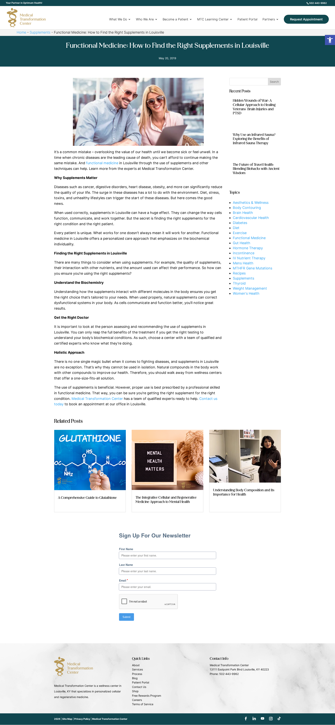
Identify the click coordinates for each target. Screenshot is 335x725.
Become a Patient (175, 19)
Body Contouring (247, 208)
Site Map (67, 718)
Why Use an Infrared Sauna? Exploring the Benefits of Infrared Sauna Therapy (254, 139)
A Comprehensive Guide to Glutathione (87, 498)
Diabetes (240, 223)
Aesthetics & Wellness (251, 203)
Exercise (240, 233)
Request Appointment (306, 19)
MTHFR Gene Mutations (252, 268)
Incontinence (243, 253)
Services (137, 669)
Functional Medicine (249, 238)
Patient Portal (247, 19)
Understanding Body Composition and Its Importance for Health (243, 492)
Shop (135, 691)
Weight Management (250, 288)
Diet (236, 228)
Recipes (239, 273)
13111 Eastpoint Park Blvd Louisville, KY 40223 (239, 669)
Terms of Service (142, 704)
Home (21, 32)
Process (137, 674)
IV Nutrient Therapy (249, 258)
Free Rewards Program (146, 695)
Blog (135, 678)
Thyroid (239, 283)
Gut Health (241, 243)
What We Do (118, 19)
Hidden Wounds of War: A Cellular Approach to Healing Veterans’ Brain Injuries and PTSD (254, 107)
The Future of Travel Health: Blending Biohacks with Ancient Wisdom (256, 169)
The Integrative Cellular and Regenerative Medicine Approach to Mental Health (166, 500)
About (136, 665)
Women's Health (246, 293)
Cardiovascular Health (251, 218)
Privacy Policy (82, 718)
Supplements (40, 32)
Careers (137, 700)
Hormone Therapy (248, 248)
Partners (268, 19)
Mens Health (243, 263)
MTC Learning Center (213, 19)
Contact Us (139, 687)
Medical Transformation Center (97, 399)
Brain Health (243, 213)
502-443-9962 (318, 3)
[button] (330, 40)
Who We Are (145, 19)
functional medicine (102, 163)
